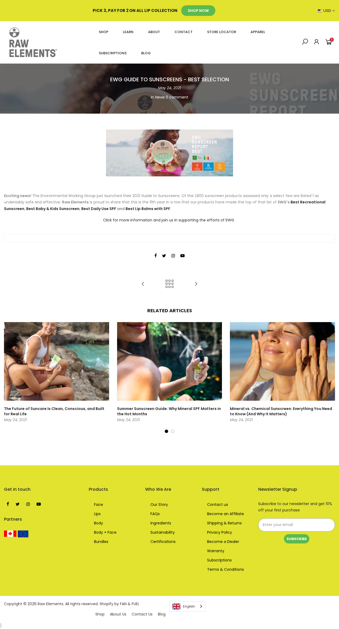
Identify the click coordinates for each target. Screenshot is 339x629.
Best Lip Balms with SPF (148, 208)
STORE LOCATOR (221, 31)
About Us (118, 614)
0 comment (177, 97)
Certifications (163, 541)
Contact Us (142, 614)
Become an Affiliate (225, 513)
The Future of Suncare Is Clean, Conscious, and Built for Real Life (54, 411)
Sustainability (162, 532)
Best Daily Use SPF (99, 208)
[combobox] (188, 606)
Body (98, 523)
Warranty (215, 551)
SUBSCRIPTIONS (113, 53)
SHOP (103, 31)
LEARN (128, 31)
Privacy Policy (219, 532)
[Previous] (9, 378)
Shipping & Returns (224, 523)
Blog (162, 614)
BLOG (146, 53)
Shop (100, 614)
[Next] (329, 378)
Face (98, 504)
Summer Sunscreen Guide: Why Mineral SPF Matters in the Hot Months (169, 411)
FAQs (155, 513)
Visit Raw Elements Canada (10, 533)
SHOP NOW (198, 10)
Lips (97, 513)
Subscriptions (219, 560)
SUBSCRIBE (297, 538)
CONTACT (184, 31)
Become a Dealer (223, 541)
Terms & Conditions (225, 569)
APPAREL (258, 31)
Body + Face (105, 532)
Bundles (101, 541)
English (189, 606)
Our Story (159, 504)
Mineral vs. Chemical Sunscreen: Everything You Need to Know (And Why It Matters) (281, 411)
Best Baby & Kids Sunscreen (52, 208)
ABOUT (154, 31)
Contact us (217, 504)
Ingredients (160, 523)
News (160, 97)
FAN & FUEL (129, 603)
